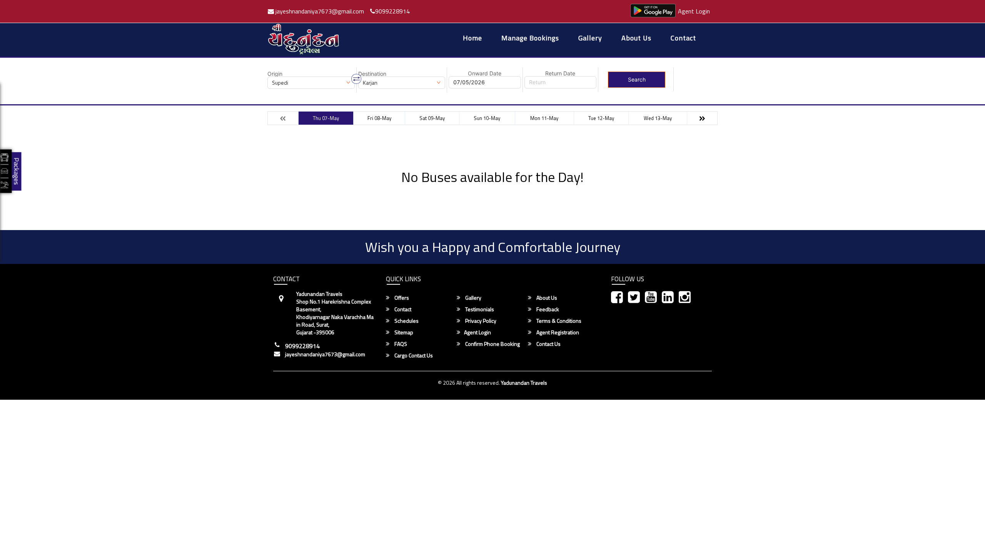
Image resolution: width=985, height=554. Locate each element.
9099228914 (392, 11)
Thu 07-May (326, 118)
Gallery (590, 38)
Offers (401, 298)
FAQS (400, 344)
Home (472, 38)
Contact (683, 38)
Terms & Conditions (558, 321)
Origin (274, 74)
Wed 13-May (658, 118)
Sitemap (403, 332)
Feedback (547, 309)
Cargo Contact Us (413, 355)
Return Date (560, 73)
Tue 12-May (601, 118)
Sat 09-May (432, 118)
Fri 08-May (379, 118)
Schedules (406, 321)
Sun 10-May (487, 118)
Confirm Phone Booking (492, 344)
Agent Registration (557, 332)
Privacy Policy (480, 321)
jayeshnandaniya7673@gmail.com (319, 11)
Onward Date (484, 73)
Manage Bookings (530, 38)
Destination (372, 74)
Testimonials (479, 309)
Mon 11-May (544, 118)
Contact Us (548, 344)
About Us (636, 38)
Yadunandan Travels (524, 383)
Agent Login (694, 11)
